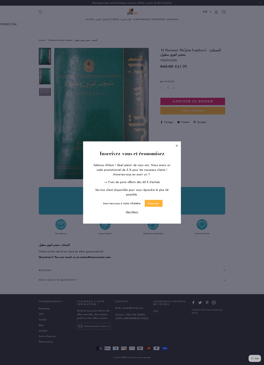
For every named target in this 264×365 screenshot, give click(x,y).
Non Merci (132, 212)
